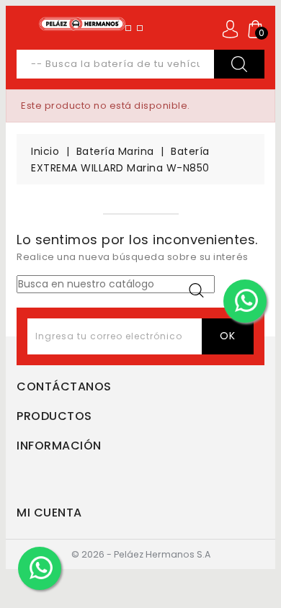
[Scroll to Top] (261, 561)
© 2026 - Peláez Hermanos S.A (140, 554)
